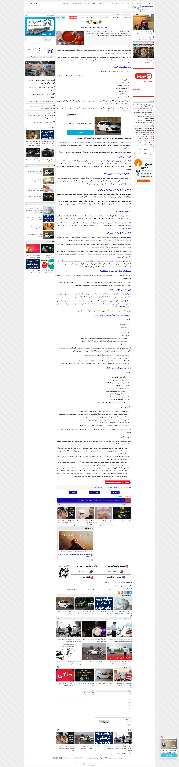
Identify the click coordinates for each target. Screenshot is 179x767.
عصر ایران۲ (114, 758)
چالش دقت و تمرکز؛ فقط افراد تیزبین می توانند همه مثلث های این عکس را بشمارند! (144, 129)
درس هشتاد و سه (148, 60)
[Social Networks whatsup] (121, 496)
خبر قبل (74, 492)
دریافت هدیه (169, 755)
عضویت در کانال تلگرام (76, 76)
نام (130, 693)
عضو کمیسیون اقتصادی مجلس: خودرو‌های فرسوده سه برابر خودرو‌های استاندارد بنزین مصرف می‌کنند (145, 33)
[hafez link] (94, 22)
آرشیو (142, 3)
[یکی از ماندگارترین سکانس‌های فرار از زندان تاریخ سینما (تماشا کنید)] (76, 540)
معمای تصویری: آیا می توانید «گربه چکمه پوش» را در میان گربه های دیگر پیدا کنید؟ (144, 133)
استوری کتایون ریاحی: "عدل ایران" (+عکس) (41, 101)
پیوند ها (119, 3)
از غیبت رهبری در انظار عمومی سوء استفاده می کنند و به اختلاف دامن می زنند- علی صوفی (111, 14)
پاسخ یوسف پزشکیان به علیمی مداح (43, 122)
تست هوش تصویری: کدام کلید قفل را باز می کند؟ (144, 154)
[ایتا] (119, 592)
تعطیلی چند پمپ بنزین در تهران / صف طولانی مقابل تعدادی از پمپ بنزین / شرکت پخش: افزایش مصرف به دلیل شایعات (41, 115)
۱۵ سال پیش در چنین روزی (84, 566)
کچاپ (115, 586)
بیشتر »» (136, 14)
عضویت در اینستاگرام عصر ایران (114, 566)
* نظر (130, 705)
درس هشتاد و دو (149, 63)
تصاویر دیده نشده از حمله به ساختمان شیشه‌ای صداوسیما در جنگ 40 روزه (144, 38)
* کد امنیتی (128, 719)
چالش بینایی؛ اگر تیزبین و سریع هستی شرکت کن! (144, 146)
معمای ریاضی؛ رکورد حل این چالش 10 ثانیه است (144, 150)
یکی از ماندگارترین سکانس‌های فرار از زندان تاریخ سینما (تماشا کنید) (76, 551)
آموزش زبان (65, 3)
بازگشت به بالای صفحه (124, 754)
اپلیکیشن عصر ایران (64, 566)
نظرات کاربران (94, 492)
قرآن (81, 3)
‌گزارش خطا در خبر (73, 17)
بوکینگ (86, 694)
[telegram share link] (62, 17)
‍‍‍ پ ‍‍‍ (105, 17)
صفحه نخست (129, 17)
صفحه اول (151, 3)
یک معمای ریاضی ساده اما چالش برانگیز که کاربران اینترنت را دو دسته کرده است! (143, 137)
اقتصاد (107, 3)
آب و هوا (129, 3)
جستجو (138, 3)
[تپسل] (68, 115)
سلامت (124, 17)
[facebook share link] (59, 17)
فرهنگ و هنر (90, 3)
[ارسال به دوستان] (100, 17)
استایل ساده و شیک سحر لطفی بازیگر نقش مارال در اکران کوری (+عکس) (143, 105)
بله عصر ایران (60, 76)
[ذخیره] (102, 17)
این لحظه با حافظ (114, 571)
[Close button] (176, 737)
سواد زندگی (115, 3)
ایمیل (130, 699)
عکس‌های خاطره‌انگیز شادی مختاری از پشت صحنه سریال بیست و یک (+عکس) (145, 121)
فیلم (74, 3)
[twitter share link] (57, 17)
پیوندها (89, 758)
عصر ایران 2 (70, 3)
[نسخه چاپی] (99, 17)
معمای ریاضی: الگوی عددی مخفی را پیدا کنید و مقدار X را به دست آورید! (144, 141)
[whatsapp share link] (64, 17)
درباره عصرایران (108, 758)
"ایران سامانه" (86, 765)
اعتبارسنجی (91, 694)
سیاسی (110, 3)
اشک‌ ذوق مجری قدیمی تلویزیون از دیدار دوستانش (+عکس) (144, 117)
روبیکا (67, 76)
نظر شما (129, 691)
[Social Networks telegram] (116, 496)
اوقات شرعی (125, 3)
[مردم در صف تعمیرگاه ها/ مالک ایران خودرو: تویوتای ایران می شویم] (40, 68)
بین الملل (95, 3)
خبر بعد (114, 492)
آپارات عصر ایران (84, 577)
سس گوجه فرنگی (121, 586)
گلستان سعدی (83, 571)
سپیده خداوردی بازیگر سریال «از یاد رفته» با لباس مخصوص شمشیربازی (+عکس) (143, 109)
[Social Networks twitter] (119, 496)
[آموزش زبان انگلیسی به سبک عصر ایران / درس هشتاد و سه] (143, 51)
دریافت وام (80, 132)
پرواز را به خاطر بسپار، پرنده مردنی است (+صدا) (37, 50)
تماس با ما (146, 3)
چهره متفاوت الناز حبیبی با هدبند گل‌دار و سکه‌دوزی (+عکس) (144, 113)
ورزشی (100, 3)
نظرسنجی (134, 3)
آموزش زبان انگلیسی (114, 577)
